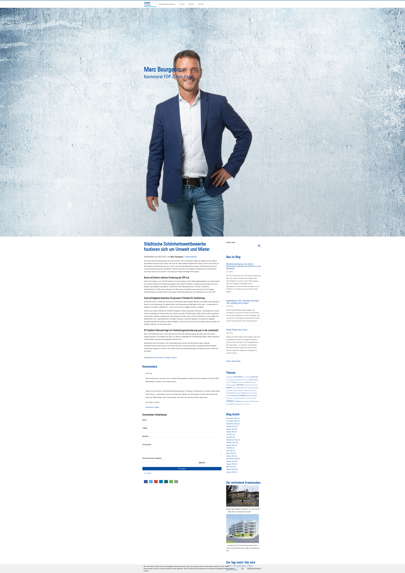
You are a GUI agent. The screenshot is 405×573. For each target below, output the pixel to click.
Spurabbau (249, 395)
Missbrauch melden (152, 407)
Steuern (254, 395)
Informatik (246, 385)
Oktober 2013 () (232, 426)
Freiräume (235, 382)
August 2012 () (231, 432)
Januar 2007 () (231, 472)
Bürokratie (154, 357)
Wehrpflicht (247, 401)
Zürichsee (247, 404)
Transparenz (243, 398)
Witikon (257, 401)
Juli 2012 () (230, 434)
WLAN (227, 404)
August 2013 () (231, 429)
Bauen (161, 357)
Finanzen (255, 380)
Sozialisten (233, 395)
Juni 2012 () (230, 437)
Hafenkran (228, 385)
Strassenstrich (229, 398)
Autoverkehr (238, 377)
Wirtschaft (252, 401)
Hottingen (234, 385)
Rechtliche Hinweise (254, 568)
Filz (251, 380)
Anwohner (230, 377)
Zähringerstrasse (238, 404)
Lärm (246, 387)
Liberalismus (251, 387)
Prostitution (253, 390)
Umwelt (252, 398)
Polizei (240, 390)
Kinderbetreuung (253, 385)
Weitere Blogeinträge (233, 361)
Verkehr (230, 401)
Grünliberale (253, 382)
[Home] (151, 4)
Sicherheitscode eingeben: (152, 458)
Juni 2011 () (230, 450)
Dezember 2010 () (233, 458)
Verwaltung (237, 401)
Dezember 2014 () (233, 421)
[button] (146, 481)
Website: (145, 436)
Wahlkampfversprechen (167, 4)
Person (182, 4)
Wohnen (174, 357)
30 (226, 377)
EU (248, 379)
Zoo (244, 404)
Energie (245, 379)
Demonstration (239, 379)
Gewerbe (247, 382)
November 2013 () (233, 424)
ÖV (231, 390)
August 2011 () (231, 445)
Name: (144, 420)
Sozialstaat (242, 395)
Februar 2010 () (232, 461)
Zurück (148, 473)
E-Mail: (145, 428)
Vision (242, 401)
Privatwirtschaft (247, 390)
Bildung (248, 377)
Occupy (228, 390)
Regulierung (244, 393)
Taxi (234, 398)
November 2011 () (233, 440)
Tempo (237, 398)
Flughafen (228, 382)
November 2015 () (233, 418)
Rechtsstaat (238, 393)
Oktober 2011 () (232, 442)
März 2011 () (231, 453)
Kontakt (200, 4)
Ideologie (167, 357)
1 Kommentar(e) (190, 256)
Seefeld (228, 395)
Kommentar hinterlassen (154, 414)
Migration (256, 387)
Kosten (229, 388)
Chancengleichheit (230, 379)
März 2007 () (231, 467)
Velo (255, 398)
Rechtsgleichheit (230, 393)
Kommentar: (147, 444)
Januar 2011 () (231, 456)
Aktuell (191, 4)
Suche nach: (230, 242)
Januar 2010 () (231, 464)
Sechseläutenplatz (252, 393)
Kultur (233, 387)
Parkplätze (235, 390)
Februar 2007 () (232, 469)
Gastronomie (241, 382)
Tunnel (248, 398)
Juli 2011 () (230, 448)
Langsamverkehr (239, 387)
